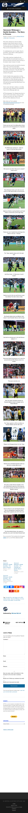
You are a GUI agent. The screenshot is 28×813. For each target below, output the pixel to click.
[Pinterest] (11, 592)
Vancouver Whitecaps (15, 598)
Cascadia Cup (9, 597)
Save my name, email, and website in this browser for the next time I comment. (13, 673)
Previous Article (7, 623)
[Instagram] (21, 587)
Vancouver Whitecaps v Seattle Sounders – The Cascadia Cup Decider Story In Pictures (18, 566)
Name (4, 656)
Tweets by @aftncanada (8, 729)
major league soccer (16, 597)
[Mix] (16, 592)
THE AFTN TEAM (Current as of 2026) (14, 807)
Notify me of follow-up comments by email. (13, 678)
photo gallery (10, 600)
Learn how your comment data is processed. (13, 691)
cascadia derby (17, 600)
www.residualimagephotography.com (11, 102)
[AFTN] (14, 5)
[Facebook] (11, 587)
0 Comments (12, 38)
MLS (5, 38)
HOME (14, 803)
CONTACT (14, 808)
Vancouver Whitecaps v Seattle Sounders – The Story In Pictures (7, 565)
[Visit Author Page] (5, 609)
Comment (6, 639)
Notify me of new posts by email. (11, 682)
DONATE (14, 810)
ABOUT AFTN (14, 805)
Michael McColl (20, 36)
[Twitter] (6, 587)
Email (4, 661)
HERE (4, 537)
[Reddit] (16, 587)
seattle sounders (6, 598)
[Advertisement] (14, 746)
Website (5, 666)
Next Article (19, 622)
